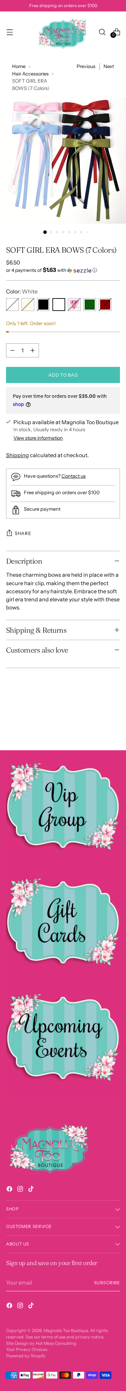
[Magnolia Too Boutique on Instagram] (21, 1189)
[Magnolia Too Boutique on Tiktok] (32, 1189)
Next (108, 66)
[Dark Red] (105, 304)
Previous (86, 66)
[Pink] (74, 304)
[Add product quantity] (33, 350)
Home (19, 66)
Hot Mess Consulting (56, 1343)
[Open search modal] (102, 32)
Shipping (17, 455)
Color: (22, 291)
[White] (58, 304)
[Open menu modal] (9, 32)
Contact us (73, 476)
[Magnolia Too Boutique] (63, 32)
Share (23, 533)
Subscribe (107, 1282)
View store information (38, 438)
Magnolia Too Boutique (66, 1330)
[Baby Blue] (12, 304)
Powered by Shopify (26, 1355)
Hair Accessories (30, 74)
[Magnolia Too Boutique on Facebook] (10, 1189)
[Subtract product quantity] (12, 350)
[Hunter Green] (89, 304)
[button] (63, 270)
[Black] (43, 304)
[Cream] (28, 304)
